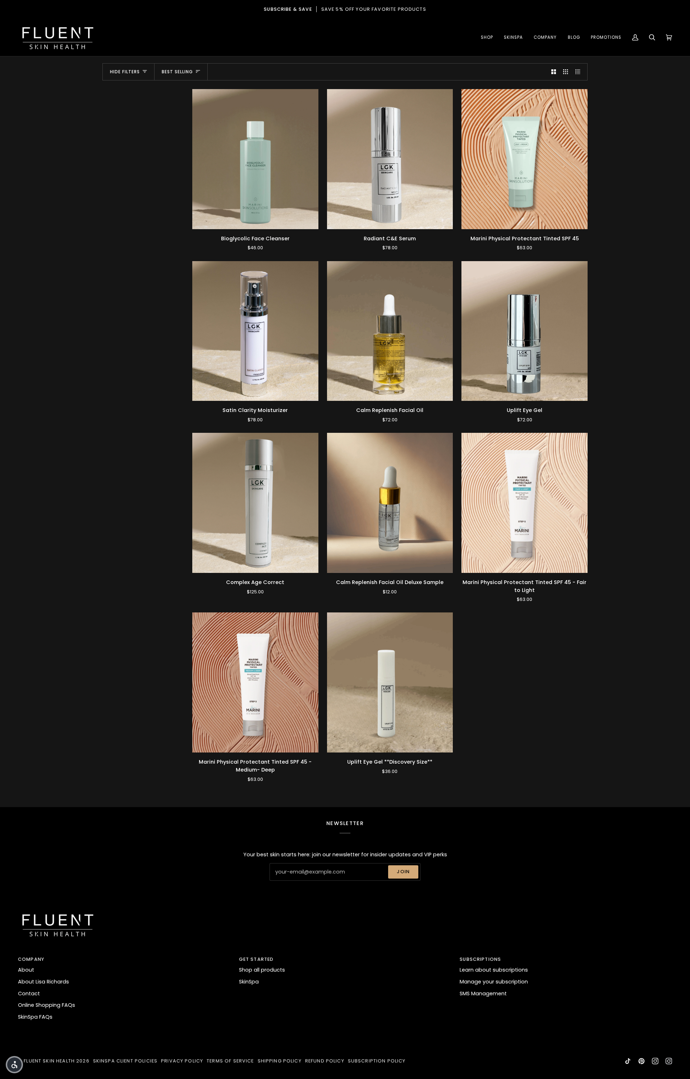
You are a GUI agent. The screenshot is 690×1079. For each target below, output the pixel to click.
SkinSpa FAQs (35, 1016)
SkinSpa (249, 981)
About (26, 969)
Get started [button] (256, 959)
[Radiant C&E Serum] (390, 159)
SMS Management (483, 993)
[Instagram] (655, 1061)
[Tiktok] (628, 1061)
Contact (29, 993)
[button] (486, 37)
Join (403, 872)
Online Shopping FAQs (46, 1005)
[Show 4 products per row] (579, 72)
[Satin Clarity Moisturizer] (255, 331)
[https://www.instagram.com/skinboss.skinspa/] (669, 1061)
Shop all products (262, 969)
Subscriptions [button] (480, 959)
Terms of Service (230, 1061)
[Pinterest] (641, 1061)
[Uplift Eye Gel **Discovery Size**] (390, 682)
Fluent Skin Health (49, 1061)
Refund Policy (324, 1061)
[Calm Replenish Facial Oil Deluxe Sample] (390, 503)
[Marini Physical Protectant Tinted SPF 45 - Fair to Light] (524, 503)
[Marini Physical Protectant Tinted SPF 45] (524, 159)
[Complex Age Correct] (255, 503)
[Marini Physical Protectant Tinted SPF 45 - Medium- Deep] (255, 682)
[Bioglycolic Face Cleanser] (255, 159)
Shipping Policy (280, 1061)
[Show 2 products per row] (554, 72)
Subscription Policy (377, 1061)
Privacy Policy (182, 1061)
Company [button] (31, 959)
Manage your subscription (494, 981)
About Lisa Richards (43, 981)
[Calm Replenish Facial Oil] (390, 331)
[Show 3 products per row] (565, 72)
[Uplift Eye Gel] (524, 331)
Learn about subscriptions (494, 969)
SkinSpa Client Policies (125, 1061)
